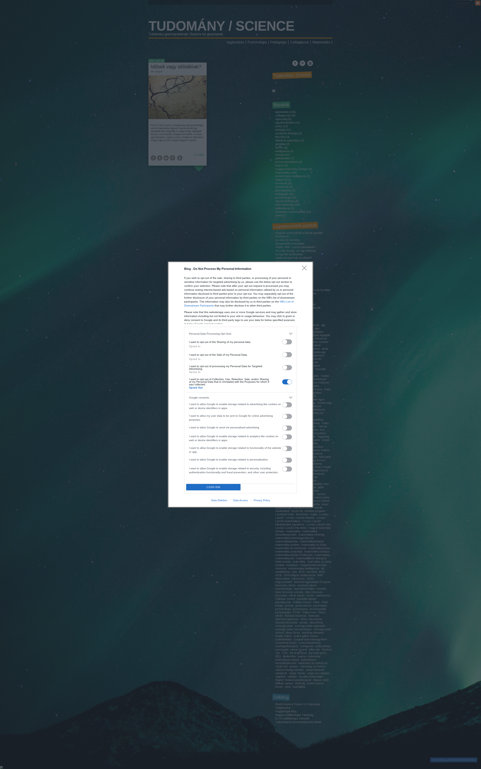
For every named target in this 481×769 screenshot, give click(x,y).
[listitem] (240, 334)
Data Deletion (219, 500)
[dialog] (240, 384)
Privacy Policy (262, 500)
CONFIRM (213, 487)
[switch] (287, 341)
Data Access (240, 500)
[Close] (305, 269)
